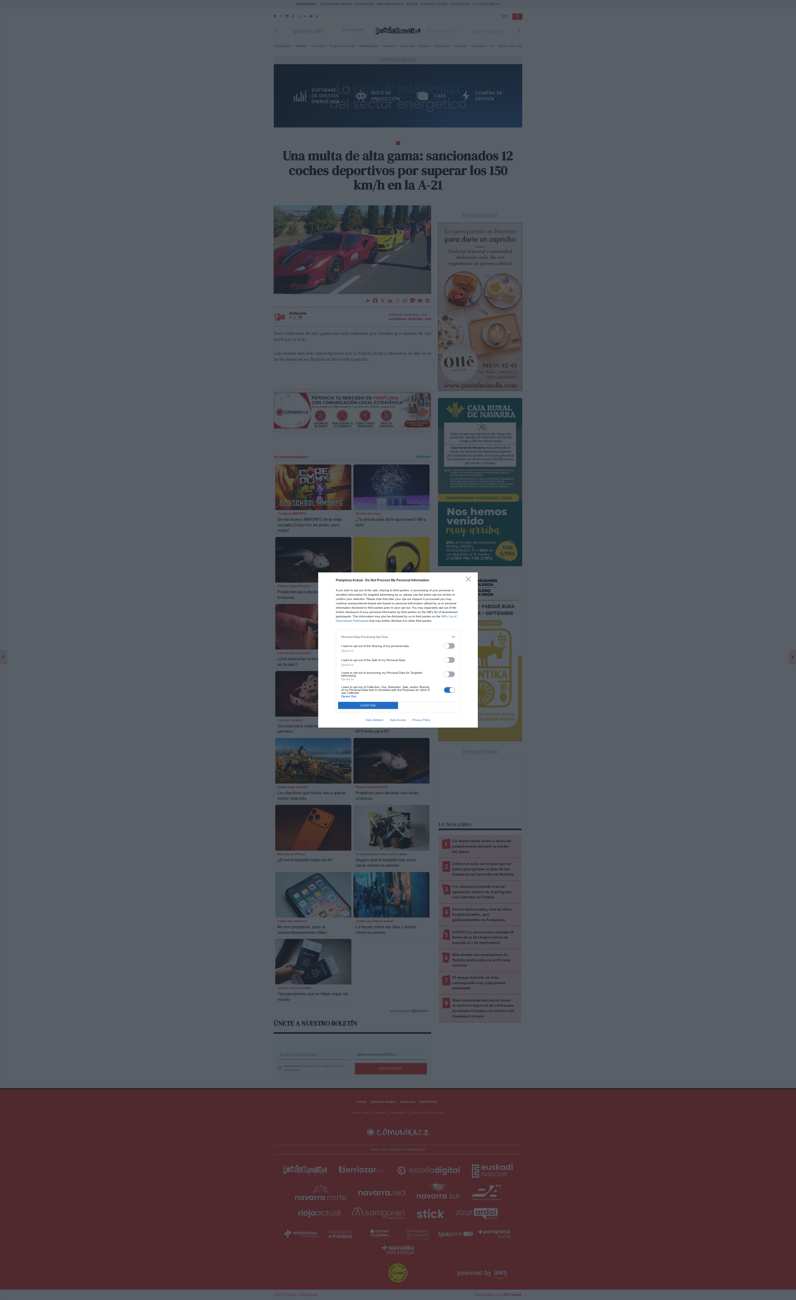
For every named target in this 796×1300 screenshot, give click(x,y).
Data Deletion (374, 720)
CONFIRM (368, 705)
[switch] (449, 646)
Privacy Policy (422, 720)
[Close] (470, 580)
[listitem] (398, 637)
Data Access (398, 720)
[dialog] (398, 650)
